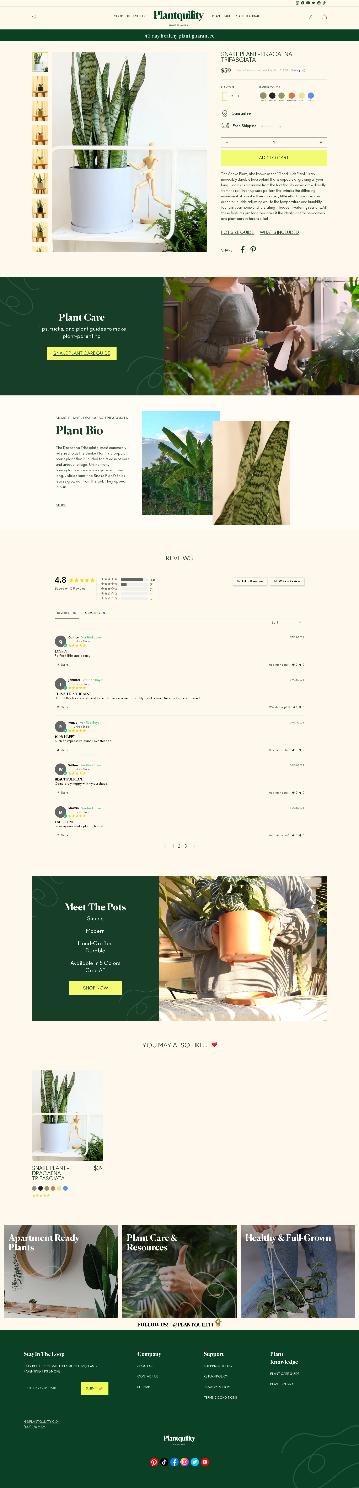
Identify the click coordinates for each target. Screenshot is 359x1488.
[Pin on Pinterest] (253, 250)
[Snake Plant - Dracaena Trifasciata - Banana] (59, 1188)
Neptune (310, 95)
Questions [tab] (92, 613)
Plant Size (228, 87)
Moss (281, 95)
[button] (295, 665)
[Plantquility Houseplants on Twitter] (195, 1462)
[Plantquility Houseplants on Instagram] (184, 1462)
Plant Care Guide (284, 1373)
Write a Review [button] (289, 581)
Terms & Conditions (220, 1397)
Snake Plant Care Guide (81, 353)
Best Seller (136, 16)
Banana (301, 95)
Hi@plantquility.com (42, 1421)
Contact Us (148, 1376)
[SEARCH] (34, 17)
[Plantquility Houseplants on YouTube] (205, 1462)
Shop (118, 16)
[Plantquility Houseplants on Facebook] (174, 1462)
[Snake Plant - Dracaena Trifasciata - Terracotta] (53, 1188)
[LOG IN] (309, 17)
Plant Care (221, 16)
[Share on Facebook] (243, 250)
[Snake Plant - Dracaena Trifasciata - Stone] (34, 1188)
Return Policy (216, 1376)
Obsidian (272, 95)
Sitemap (143, 1387)
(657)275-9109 (34, 1426)
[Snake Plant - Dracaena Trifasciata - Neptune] (65, 1188)
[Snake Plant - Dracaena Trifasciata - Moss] (46, 1188)
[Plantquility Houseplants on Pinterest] (154, 1462)
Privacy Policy (217, 1387)
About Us (145, 1366)
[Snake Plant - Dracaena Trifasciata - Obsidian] (40, 1188)
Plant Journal (247, 16)
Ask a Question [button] (252, 581)
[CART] (322, 17)
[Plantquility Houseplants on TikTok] (164, 1462)
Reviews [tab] (63, 613)
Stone (263, 95)
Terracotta (291, 95)
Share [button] (64, 665)
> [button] (194, 846)
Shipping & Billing (218, 1366)
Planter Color (269, 87)
